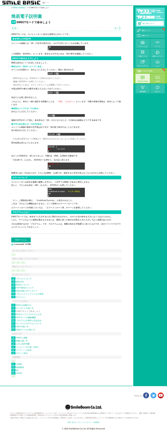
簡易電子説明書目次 (19, 8)
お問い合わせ (71, 422)
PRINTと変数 (21, 337)
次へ (116, 28)
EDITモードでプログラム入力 (29, 314)
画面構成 (20, 367)
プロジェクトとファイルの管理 (29, 294)
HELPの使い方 (22, 326)
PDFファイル (21, 240)
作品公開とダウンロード (27, 291)
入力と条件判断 (23, 344)
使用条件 (97, 422)
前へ (16, 28)
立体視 (19, 364)
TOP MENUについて (25, 287)
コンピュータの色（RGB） (27, 347)
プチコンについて (24, 278)
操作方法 (20, 281)
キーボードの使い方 (25, 308)
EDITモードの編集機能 (26, 317)
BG (17, 370)
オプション (21, 297)
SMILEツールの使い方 (25, 329)
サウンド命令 (22, 353)
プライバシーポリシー (85, 422)
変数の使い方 (22, 340)
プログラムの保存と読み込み (28, 320)
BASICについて (22, 284)
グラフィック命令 (24, 350)
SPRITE (19, 373)
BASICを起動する (23, 305)
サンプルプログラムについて (28, 323)
